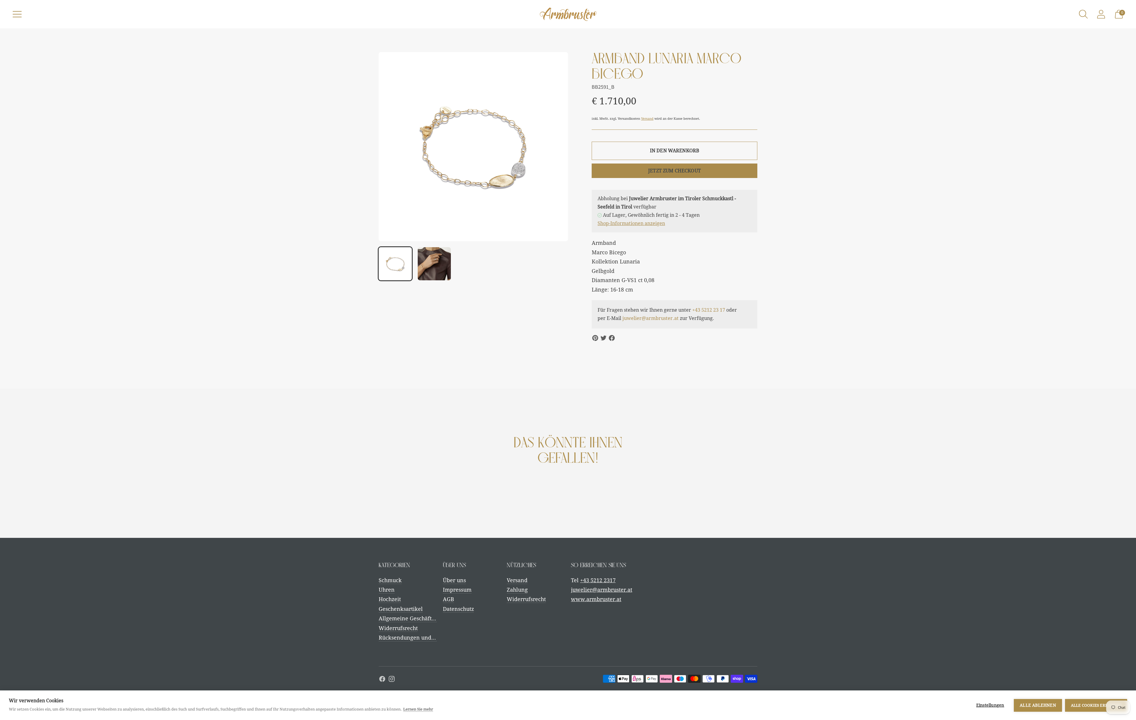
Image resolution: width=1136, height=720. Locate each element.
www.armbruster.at (596, 599)
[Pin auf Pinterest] (595, 338)
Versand (647, 119)
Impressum (457, 590)
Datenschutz (458, 609)
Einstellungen (990, 705)
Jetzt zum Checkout (674, 171)
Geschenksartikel (401, 609)
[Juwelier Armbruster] (568, 14)
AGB (448, 599)
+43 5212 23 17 (708, 310)
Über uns (454, 580)
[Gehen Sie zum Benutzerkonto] (1101, 14)
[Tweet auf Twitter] (603, 338)
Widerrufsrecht (398, 628)
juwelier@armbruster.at (650, 318)
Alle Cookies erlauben (1096, 705)
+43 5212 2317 (598, 580)
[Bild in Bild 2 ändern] (434, 263)
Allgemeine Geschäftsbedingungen (423, 618)
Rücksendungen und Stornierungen (424, 638)
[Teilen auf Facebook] (611, 338)
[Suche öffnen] (1083, 14)
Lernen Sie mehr (418, 709)
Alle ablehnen (1038, 705)
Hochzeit (390, 599)
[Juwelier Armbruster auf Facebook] (382, 680)
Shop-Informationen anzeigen (631, 223)
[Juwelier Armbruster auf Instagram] (391, 680)
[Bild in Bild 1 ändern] (395, 263)
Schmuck (390, 580)
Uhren (387, 590)
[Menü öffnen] (17, 14)
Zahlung (517, 590)
